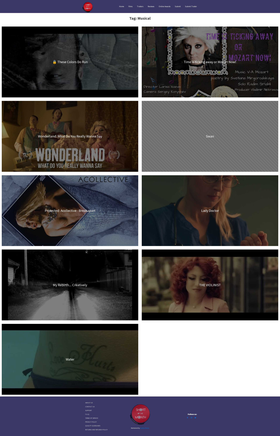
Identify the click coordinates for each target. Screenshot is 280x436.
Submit (178, 6)
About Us (89, 403)
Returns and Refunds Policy (96, 430)
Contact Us (90, 407)
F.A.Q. (87, 414)
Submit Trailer (191, 6)
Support (88, 410)
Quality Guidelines (92, 426)
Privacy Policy (91, 422)
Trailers (140, 6)
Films (130, 6)
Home (121, 6)
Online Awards (165, 6)
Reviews (151, 6)
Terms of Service (91, 418)
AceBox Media (144, 428)
